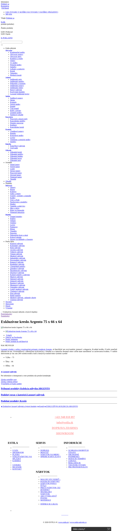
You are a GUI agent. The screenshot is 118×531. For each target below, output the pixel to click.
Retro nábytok (15, 248)
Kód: (3, 345)
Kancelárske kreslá (17, 127)
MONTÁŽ (44, 452)
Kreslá (12, 71)
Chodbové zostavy (17, 131)
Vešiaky (13, 221)
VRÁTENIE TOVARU (77, 465)
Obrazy (13, 187)
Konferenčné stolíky (17, 52)
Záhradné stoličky (16, 154)
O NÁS (15, 450)
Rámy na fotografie (17, 210)
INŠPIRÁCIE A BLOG (49, 504)
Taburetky (14, 73)
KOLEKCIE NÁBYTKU (50, 481)
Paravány (13, 233)
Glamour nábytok (16, 300)
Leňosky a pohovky (17, 69)
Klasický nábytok (16, 244)
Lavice (12, 138)
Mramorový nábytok (17, 285)
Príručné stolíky (16, 65)
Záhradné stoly (15, 160)
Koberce (13, 192)
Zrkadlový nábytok (17, 268)
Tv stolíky (14, 63)
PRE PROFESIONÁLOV (78, 467)
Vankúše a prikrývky (17, 206)
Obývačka (9, 50)
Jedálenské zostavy (17, 86)
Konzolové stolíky (17, 135)
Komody (13, 102)
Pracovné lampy (16, 173)
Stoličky (13, 142)
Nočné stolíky (15, 104)
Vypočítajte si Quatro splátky (11, 384)
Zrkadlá (8, 181)
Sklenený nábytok (16, 279)
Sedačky (13, 67)
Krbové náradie (15, 237)
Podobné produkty (14, 401)
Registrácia (5, 6)
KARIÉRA (16, 461)
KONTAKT (17, 469)
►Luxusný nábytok (9, 372)
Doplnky (8, 214)
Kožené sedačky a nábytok (20, 275)
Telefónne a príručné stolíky (20, 140)
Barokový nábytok (17, 283)
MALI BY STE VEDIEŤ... (50, 479)
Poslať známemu (12, 339)
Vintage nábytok (16, 254)
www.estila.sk (63, 522)
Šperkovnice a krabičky (18, 202)
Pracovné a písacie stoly (19, 119)
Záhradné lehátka (16, 156)
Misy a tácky (14, 208)
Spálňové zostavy (16, 98)
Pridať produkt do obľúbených (17, 341)
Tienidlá (13, 179)
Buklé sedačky (15, 296)
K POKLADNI (6, 38)
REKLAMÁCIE (74, 463)
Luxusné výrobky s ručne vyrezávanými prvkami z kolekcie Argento (26, 349)
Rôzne (12, 190)
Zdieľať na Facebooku (14, 337)
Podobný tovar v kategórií (22, 394)
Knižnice (13, 125)
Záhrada (8, 150)
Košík (3, 22)
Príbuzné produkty (25, 388)
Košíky (12, 198)
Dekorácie (9, 185)
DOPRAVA (44, 450)
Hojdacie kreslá (15, 75)
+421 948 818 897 (65, 417)
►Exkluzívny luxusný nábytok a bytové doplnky (19, 406)
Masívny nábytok (16, 277)
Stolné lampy (15, 165)
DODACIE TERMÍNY (77, 459)
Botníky (13, 133)
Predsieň (8, 129)
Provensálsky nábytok (18, 260)
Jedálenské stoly (16, 79)
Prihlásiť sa (5, 4)
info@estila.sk (64, 422)
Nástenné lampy (16, 177)
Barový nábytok (16, 90)
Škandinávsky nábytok (18, 271)
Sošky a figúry (15, 194)
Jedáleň (8, 77)
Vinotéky (13, 231)
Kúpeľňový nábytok (17, 146)
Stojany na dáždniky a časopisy (21, 239)
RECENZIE (17, 467)
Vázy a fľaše (14, 200)
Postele (12, 106)
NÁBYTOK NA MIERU (49, 454)
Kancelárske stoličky (17, 121)
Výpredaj (9, 308)
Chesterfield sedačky (17, 266)
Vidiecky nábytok (16, 252)
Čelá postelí (14, 108)
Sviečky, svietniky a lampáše (20, 196)
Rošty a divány (15, 111)
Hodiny (13, 204)
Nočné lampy (15, 167)
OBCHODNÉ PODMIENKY (74, 456)
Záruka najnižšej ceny (9, 380)
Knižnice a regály (16, 59)
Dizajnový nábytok (17, 273)
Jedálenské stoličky (17, 81)
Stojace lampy (15, 171)
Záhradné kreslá (16, 152)
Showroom (10, 304)
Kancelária (9, 117)
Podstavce (14, 227)
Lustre (12, 169)
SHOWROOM (65, 433)
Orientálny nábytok (17, 287)
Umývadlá (14, 148)
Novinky (9, 302)
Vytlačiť (9, 335)
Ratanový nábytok (17, 262)
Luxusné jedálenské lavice (19, 94)
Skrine (12, 100)
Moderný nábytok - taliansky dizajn (23, 298)
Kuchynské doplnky (17, 92)
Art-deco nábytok (16, 250)
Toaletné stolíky (16, 113)
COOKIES (16, 465)
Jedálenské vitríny (16, 88)
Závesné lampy (15, 175)
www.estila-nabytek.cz (78, 522)
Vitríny (12, 61)
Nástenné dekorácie (17, 212)
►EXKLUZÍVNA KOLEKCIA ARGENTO (61, 406)
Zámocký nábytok (16, 281)
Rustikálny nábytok (17, 264)
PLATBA (16, 454)
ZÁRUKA (72, 461)
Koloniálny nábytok (17, 246)
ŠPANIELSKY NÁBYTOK (46, 493)
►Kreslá (40, 406)
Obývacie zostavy (16, 54)
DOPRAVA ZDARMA (65, 427)
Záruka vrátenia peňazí (9, 382)
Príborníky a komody (18, 84)
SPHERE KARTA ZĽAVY (50, 457)
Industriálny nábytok (17, 258)
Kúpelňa (8, 144)
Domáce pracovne (16, 123)
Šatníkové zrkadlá (16, 115)
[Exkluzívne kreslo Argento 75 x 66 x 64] (21, 331)
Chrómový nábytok (17, 291)
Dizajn (8, 306)
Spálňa (8, 96)
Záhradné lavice (16, 158)
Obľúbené (5, 8)
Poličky (13, 219)
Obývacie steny (15, 56)
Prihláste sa (10, 18)
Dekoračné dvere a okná (19, 235)
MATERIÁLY (45, 500)
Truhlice (13, 223)
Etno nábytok (15, 293)
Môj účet (9, 14)
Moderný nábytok (16, 256)
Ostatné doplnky (16, 217)
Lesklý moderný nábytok (19, 289)
